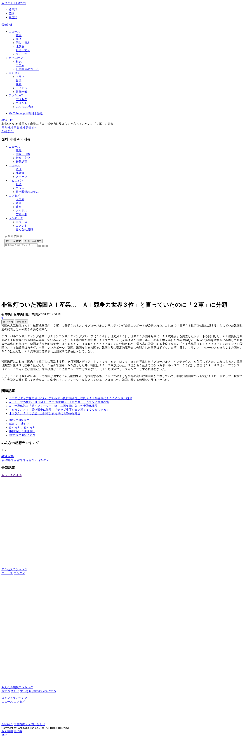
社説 (19, 61)
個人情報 (7, 731)
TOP (4, 734)
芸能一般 (21, 91)
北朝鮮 (20, 46)
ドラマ (20, 76)
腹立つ (5, 691)
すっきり (26, 691)
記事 (7, 456)
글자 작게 (8, 321)
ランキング (16, 95)
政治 (19, 35)
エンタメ (14, 72)
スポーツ (21, 54)
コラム (20, 65)
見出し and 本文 (32, 241)
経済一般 (7, 120)
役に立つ (50, 691)
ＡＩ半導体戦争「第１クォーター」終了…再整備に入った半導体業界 (53, 405)
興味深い (38, 691)
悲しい (15, 691)
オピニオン (16, 57)
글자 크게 (22, 321)
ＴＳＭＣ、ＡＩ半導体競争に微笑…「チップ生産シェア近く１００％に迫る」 (59, 409)
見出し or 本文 (13, 241)
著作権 (18, 731)
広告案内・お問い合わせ (29, 724)
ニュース (14, 31)
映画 (19, 84)
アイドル (21, 87)
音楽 (19, 80)
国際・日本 (23, 42)
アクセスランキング (14, 569)
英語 (11, 13)
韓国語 (13, 9)
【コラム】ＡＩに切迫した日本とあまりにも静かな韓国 (44, 413)
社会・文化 (23, 50)
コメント (21, 103)
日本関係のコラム (27, 69)
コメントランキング (14, 697)
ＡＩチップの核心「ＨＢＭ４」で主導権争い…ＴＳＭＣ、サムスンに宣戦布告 (59, 402)
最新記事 (7, 24)
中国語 (13, 17)
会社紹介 (7, 724)
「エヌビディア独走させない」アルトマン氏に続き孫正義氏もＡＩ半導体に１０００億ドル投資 (70, 398)
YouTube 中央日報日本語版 (26, 113)
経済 (19, 39)
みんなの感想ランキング (17, 687)
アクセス (21, 99)
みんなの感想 (24, 106)
